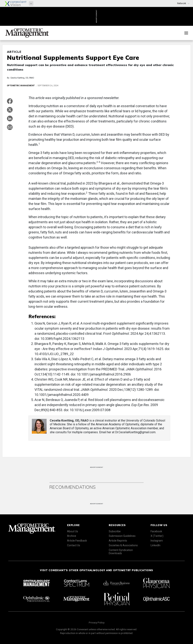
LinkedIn (155, 545)
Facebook (156, 531)
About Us (72, 531)
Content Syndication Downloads (121, 552)
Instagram (157, 540)
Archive (71, 535)
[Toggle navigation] (186, 33)
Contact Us (73, 545)
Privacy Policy (96, 622)
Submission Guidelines (122, 535)
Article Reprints (118, 540)
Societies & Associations (123, 545)
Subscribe (115, 531)
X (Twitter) (157, 535)
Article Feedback (77, 540)
